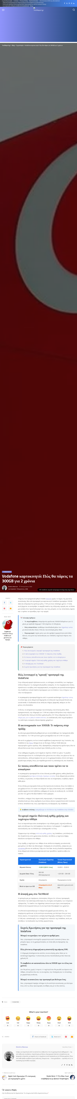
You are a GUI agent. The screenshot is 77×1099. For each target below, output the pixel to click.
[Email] (10, 608)
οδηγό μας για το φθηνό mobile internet (32, 717)
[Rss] (72, 1065)
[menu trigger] (4, 10)
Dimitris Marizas (13, 586)
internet (48, 599)
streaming (21, 848)
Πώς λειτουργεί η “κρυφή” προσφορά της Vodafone (42, 651)
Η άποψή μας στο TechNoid (33, 664)
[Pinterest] (69, 3)
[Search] (74, 10)
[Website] (62, 1065)
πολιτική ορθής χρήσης (44, 833)
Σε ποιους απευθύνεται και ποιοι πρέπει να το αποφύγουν (45, 657)
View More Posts (66, 1047)
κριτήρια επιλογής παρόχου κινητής (42, 776)
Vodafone (16, 1002)
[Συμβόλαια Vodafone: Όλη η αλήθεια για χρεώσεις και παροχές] (7, 624)
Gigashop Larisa (66, 627)
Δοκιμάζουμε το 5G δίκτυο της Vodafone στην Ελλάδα (54, 810)
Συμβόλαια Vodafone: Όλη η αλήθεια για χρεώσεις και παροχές (8, 636)
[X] (67, 3)
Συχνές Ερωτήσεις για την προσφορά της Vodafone (42, 667)
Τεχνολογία (7, 572)
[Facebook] (64, 3)
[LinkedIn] (74, 3)
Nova (31, 743)
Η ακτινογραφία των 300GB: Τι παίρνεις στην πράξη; (43, 654)
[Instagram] (71, 3)
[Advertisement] (38, 28)
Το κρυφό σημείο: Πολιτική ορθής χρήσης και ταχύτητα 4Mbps (46, 660)
